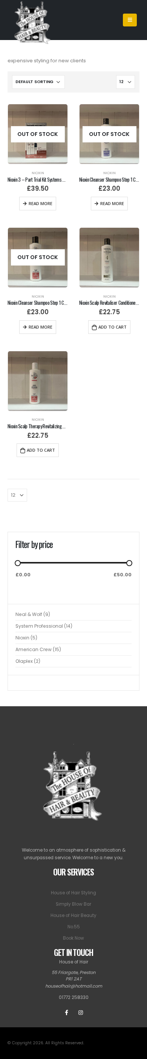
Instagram (80, 1012)
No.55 (73, 927)
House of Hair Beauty (73, 915)
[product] (109, 257)
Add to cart (112, 327)
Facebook (66, 1012)
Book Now (73, 938)
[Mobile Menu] (130, 20)
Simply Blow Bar (73, 904)
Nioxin (38, 172)
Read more (40, 203)
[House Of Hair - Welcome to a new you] (33, 20)
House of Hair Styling (73, 893)
